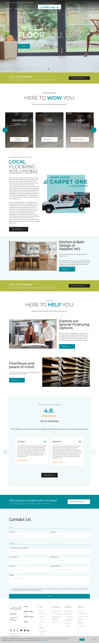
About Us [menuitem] (80, 611)
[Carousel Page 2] (50, 69)
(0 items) (93, 8)
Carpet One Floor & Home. (21, 633)
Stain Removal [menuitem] (69, 611)
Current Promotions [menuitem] (42, 628)
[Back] (5, 39)
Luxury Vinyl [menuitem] (42, 613)
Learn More (65, 346)
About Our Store (17, 229)
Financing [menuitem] (41, 634)
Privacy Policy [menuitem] (81, 626)
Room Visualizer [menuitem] (56, 611)
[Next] (93, 39)
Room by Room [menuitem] (82, 613)
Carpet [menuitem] (41, 619)
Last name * (53, 532)
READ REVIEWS (48, 475)
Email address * (54, 556)
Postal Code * (12, 566)
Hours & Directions (70, 8)
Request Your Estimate (78, 78)
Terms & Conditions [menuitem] (81, 622)
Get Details (15, 380)
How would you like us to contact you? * (19, 547)
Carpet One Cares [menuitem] (82, 616)
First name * (12, 532)
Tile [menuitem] (40, 624)
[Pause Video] (94, 67)
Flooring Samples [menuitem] (56, 613)
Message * (11, 575)
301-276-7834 (29, 2)
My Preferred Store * (55, 566)
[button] (88, 8)
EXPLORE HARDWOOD (17, 139)
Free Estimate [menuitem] (43, 631)
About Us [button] (27, 8)
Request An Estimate (81, 8)
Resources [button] (17, 8)
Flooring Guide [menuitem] (69, 616)
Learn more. (43, 640)
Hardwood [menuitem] (42, 616)
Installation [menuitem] (68, 626)
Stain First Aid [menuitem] (68, 613)
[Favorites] (91, 8)
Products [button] (8, 8)
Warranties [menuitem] (68, 623)
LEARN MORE (65, 269)
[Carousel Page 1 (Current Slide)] (48, 69)
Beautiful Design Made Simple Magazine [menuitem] (56, 618)
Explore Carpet (78, 139)
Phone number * (13, 556)
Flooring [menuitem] (41, 611)
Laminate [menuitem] (41, 621)
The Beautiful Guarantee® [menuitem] (68, 620)
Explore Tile (48, 139)
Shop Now (24, 46)
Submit (49, 596)
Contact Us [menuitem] (81, 619)
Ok (82, 639)
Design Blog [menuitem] (55, 622)
